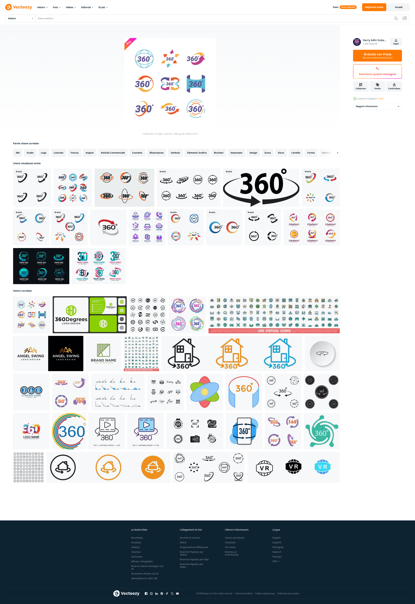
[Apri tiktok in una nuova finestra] (167, 593)
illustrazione (157, 152)
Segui (396, 43)
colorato (58, 152)
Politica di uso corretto (288, 593)
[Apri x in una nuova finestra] (172, 593)
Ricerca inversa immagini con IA (147, 567)
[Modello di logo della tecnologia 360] (41, 266)
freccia (74, 152)
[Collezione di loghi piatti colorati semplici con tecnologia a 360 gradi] (73, 188)
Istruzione (136, 556)
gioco (281, 152)
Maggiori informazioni (367, 106)
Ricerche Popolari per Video (191, 565)
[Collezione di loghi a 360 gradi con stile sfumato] (99, 266)
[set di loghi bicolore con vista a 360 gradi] (124, 188)
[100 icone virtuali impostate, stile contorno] (28, 467)
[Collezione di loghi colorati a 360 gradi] (31, 314)
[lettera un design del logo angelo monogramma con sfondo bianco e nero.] (48, 353)
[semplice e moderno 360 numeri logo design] (31, 392)
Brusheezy (137, 537)
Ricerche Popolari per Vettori (191, 553)
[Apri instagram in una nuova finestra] (151, 593)
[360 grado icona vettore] (283, 392)
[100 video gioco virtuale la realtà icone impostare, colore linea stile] (141, 353)
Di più (101, 7)
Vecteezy (136, 542)
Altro (275, 561)
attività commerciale (113, 152)
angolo (90, 152)
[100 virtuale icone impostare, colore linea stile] (274, 314)
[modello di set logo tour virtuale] (147, 227)
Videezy (135, 547)
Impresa (135, 551)
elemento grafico (197, 152)
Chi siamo (230, 547)
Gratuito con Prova (377, 55)
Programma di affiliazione (194, 547)
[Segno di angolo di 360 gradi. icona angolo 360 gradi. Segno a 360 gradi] (69, 431)
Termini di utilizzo (244, 593)
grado (30, 152)
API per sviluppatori (142, 561)
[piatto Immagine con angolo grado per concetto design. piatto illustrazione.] (118, 392)
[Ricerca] (396, 18)
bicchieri (218, 152)
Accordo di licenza (190, 537)
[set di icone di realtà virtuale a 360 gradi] (165, 392)
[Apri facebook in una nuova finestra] (146, 593)
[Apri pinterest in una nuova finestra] (161, 593)
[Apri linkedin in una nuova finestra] (156, 593)
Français (277, 556)
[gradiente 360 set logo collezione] (312, 227)
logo (43, 152)
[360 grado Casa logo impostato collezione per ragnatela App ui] (232, 353)
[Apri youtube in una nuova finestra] (177, 593)
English (276, 537)
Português (278, 547)
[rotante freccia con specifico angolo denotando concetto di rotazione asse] (204, 392)
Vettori (41, 7)
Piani (335, 7)
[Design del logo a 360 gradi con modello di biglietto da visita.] (90, 314)
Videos (69, 7)
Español (276, 542)
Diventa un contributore (232, 553)
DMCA (183, 542)
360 (18, 152)
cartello (295, 152)
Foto (55, 7)
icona (267, 152)
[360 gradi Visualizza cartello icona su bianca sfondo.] (244, 431)
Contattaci (230, 542)
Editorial (86, 7)
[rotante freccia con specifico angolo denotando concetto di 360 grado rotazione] (244, 392)
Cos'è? (381, 98)
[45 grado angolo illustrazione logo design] (103, 353)
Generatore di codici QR (144, 578)
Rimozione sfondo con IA (144, 573)
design (253, 152)
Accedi (398, 7)
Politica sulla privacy (265, 593)
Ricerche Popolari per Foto (194, 559)
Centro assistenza (234, 537)
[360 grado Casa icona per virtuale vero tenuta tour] (108, 467)
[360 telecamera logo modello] (194, 431)
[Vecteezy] (18, 7)
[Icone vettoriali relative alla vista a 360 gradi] (32, 188)
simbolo (175, 152)
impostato (236, 152)
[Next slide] (335, 153)
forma (311, 152)
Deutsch (276, 551)
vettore (326, 152)
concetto (137, 152)
